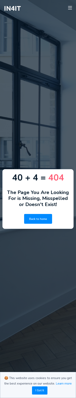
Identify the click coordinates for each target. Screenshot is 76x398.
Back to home (38, 219)
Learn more (64, 383)
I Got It (39, 390)
